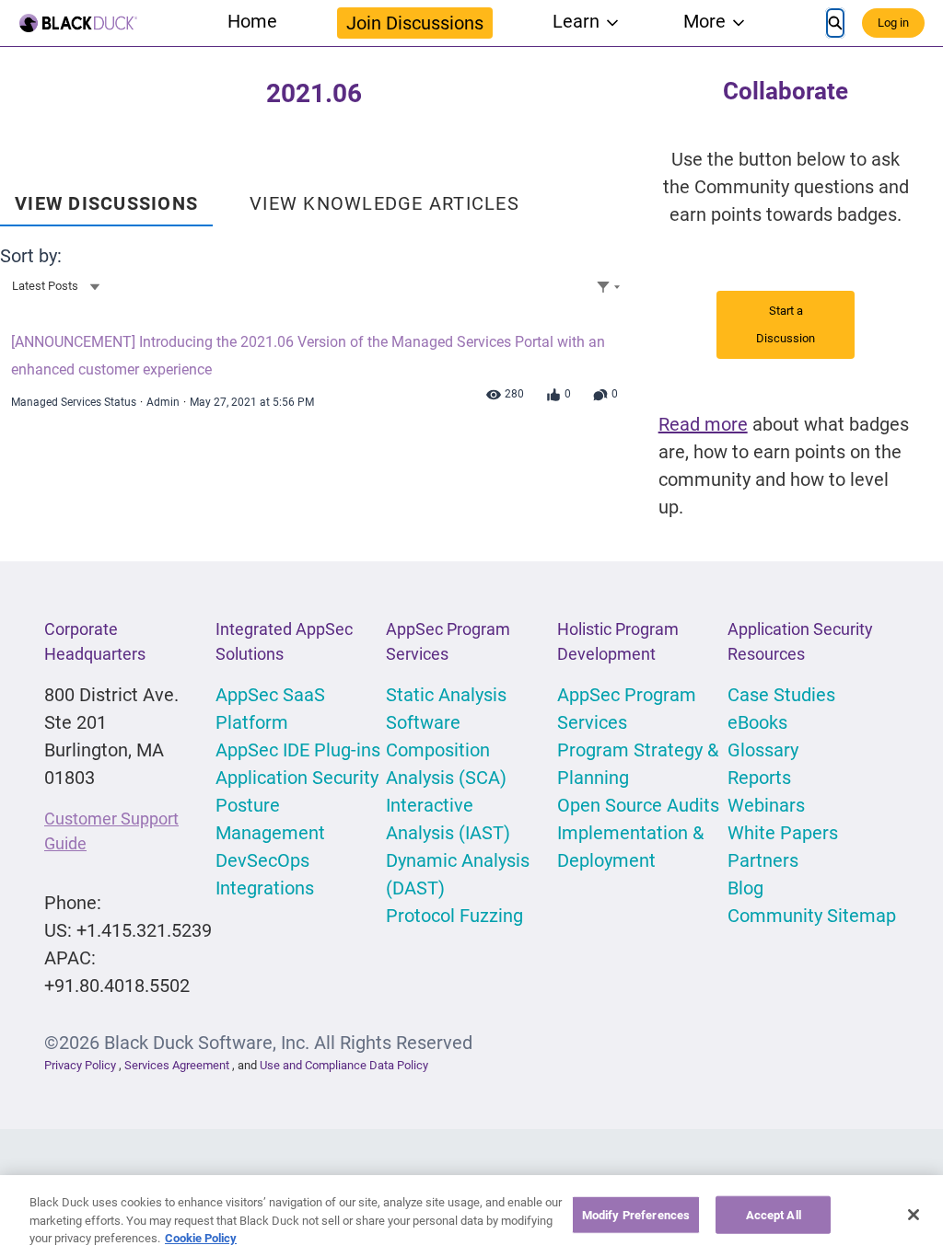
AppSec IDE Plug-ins (297, 750)
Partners (763, 860)
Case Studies (781, 695)
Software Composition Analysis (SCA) (446, 750)
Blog (745, 888)
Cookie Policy (201, 1238)
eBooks (757, 722)
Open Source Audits (638, 805)
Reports (759, 778)
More (704, 21)
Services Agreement (178, 1065)
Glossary (763, 750)
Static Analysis (446, 695)
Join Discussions (414, 23)
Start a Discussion (785, 324)
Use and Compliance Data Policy (344, 1065)
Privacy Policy (80, 1065)
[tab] (106, 196)
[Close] (913, 1214)
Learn (576, 21)
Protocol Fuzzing (454, 916)
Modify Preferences (636, 1214)
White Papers (783, 833)
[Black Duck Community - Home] (78, 23)
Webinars (766, 805)
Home (252, 21)
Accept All (773, 1214)
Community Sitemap (812, 916)
